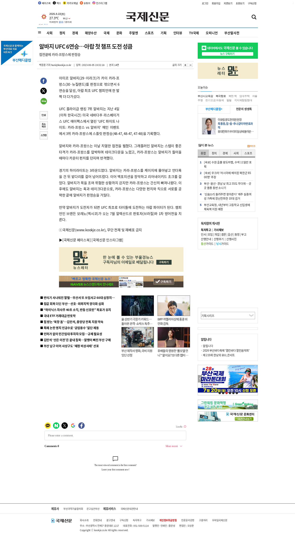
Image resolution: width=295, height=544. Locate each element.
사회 (50, 32)
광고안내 (110, 520)
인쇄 (43, 115)
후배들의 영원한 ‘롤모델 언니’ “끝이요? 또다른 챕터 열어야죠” (173, 355)
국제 (107, 32)
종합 (203, 153)
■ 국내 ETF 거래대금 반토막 (58, 316)
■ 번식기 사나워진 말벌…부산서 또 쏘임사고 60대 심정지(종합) (80, 297)
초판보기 (240, 3)
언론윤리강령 (187, 520)
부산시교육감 (205, 96)
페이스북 (46, 3)
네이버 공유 (43, 101)
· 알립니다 (207, 346)
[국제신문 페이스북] (76, 239)
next (255, 379)
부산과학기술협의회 (73, 508)
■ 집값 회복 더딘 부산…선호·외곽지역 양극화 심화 (72, 303)
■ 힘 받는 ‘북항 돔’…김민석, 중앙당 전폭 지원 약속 (71, 322)
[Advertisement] (151, 100)
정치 (62, 32)
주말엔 (133, 32)
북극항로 (221, 96)
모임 (210, 234)
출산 (230, 234)
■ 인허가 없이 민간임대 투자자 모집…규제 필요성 (71, 334)
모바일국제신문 (219, 520)
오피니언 (212, 32)
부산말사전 (231, 32)
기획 (164, 32)
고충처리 (203, 520)
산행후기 (219, 239)
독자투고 (137, 520)
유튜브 (87, 3)
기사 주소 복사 (43, 125)
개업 (216, 234)
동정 (237, 234)
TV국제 (194, 32)
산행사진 (231, 239)
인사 (203, 234)
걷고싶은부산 (93, 508)
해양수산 (91, 32)
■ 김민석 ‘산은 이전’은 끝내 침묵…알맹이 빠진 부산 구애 (75, 340)
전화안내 (97, 520)
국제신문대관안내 (129, 508)
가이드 (207, 244)
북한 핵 (233, 96)
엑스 (59, 3)
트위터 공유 (43, 91)
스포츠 (149, 32)
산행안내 (206, 239)
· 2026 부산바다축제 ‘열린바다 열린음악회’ (225, 350)
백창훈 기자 (45, 65)
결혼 (223, 234)
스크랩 (43, 135)
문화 (119, 32)
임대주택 (244, 96)
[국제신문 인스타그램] (107, 239)
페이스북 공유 (43, 81)
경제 (75, 32)
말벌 (229, 100)
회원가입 (216, 3)
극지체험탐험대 (243, 100)
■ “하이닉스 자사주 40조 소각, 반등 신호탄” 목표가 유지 (75, 309)
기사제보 (150, 520)
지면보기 (228, 3)
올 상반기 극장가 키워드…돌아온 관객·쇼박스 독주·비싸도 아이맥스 (136, 323)
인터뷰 (177, 32)
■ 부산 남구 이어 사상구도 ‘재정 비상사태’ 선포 (69, 346)
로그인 (205, 3)
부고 (243, 234)
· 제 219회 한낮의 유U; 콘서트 (218, 355)
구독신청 (252, 3)
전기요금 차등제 (214, 100)
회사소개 (84, 520)
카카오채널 (72, 3)
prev (200, 379)
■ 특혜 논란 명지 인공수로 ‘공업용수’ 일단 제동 (69, 328)
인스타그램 (101, 3)
